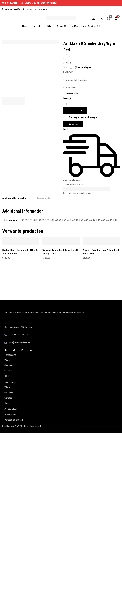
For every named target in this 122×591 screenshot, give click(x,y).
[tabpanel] (61, 218)
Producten (37, 26)
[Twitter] (30, 322)
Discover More (41, 9)
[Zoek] (101, 18)
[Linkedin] (5, 322)
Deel (65, 129)
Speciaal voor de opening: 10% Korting (29, 2)
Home (25, 26)
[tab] (14, 198)
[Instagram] (22, 322)
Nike (49, 26)
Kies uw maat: (69, 87)
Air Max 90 (61, 26)
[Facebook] (14, 322)
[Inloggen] (93, 18)
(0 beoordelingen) (83, 67)
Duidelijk (67, 98)
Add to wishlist (66, 57)
